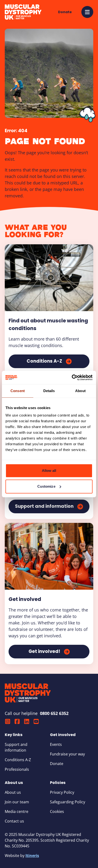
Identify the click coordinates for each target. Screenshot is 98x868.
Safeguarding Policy (67, 802)
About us (13, 792)
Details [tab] (49, 391)
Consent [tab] (17, 391)
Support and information (16, 747)
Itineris (32, 855)
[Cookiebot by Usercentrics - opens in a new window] (72, 377)
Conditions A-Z (18, 759)
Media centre (16, 811)
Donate (56, 763)
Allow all (49, 470)
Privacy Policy (62, 792)
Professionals (17, 769)
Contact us (14, 821)
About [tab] (80, 391)
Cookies (57, 811)
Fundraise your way (67, 754)
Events (56, 744)
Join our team (17, 802)
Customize (46, 486)
